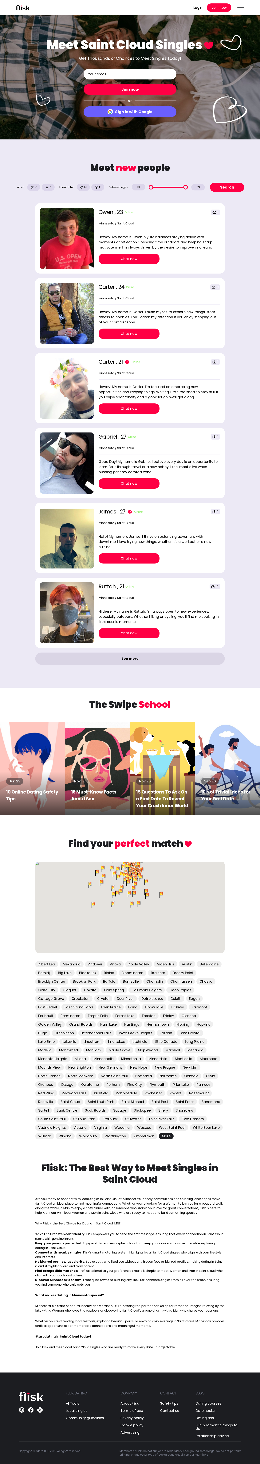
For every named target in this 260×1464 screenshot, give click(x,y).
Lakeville (69, 1041)
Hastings (131, 1024)
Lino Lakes (116, 1041)
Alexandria (72, 964)
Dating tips (205, 1418)
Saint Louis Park (101, 1101)
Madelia (45, 1050)
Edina (132, 1007)
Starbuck (110, 1119)
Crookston (80, 998)
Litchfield (139, 1041)
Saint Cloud (70, 1101)
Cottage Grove (51, 998)
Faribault (45, 1015)
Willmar (44, 1136)
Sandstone (211, 1101)
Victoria (80, 1127)
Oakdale (191, 1076)
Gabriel (108, 436)
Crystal (103, 998)
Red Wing (46, 1093)
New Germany (110, 1067)
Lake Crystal (190, 1033)
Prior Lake (181, 1084)
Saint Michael (132, 1101)
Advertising (130, 1432)
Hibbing (182, 1024)
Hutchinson (64, 1033)
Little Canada (166, 1041)
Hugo (42, 1033)
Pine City (134, 1084)
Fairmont (199, 1007)
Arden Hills (165, 964)
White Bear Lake (206, 1127)
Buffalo (109, 981)
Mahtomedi (69, 1050)
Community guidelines (85, 1418)
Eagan (194, 998)
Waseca (144, 1127)
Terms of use (131, 1410)
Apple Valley (138, 964)
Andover (95, 964)
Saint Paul (160, 1101)
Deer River (125, 998)
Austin (187, 964)
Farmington (70, 1015)
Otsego (67, 1084)
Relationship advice (212, 1436)
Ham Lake (108, 1024)
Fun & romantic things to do (217, 1427)
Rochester (153, 1093)
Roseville (45, 1101)
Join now (219, 7)
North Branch (49, 1076)
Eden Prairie (111, 1007)
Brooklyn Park (84, 981)
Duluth (176, 998)
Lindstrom (92, 1041)
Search (227, 187)
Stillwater (133, 1119)
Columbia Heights (147, 990)
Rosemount (199, 1093)
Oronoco (45, 1084)
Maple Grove (119, 1050)
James (108, 511)
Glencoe (189, 1015)
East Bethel (47, 1007)
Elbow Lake (154, 1007)
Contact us (169, 1410)
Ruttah (108, 586)
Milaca (80, 1058)
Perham (113, 1084)
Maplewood (148, 1050)
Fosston (149, 1015)
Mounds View (49, 1067)
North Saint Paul (114, 1076)
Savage (119, 1110)
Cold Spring (114, 990)
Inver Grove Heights (135, 1033)
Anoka (115, 964)
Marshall (173, 1050)
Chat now (129, 258)
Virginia (100, 1127)
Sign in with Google (133, 111)
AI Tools (72, 1403)
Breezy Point (183, 972)
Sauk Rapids (95, 1110)
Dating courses (208, 1403)
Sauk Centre (67, 1110)
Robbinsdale (126, 1093)
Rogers (176, 1093)
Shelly (163, 1110)
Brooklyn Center (51, 981)
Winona (65, 1136)
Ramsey (203, 1084)
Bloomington (132, 972)
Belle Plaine (209, 964)
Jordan (166, 1033)
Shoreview (184, 1110)
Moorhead (208, 1058)
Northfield (143, 1076)
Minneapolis (103, 1058)
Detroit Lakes (152, 998)
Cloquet (69, 990)
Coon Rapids (180, 990)
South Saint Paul (52, 1119)
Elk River (177, 1007)
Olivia (210, 1076)
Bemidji (44, 972)
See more (130, 658)
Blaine (109, 972)
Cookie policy (131, 1425)
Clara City (46, 990)
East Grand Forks (79, 1007)
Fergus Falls (98, 1015)
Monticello (183, 1058)
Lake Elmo (46, 1041)
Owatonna (90, 1084)
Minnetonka (131, 1058)
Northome (168, 1076)
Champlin (154, 981)
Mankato (93, 1050)
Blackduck (87, 972)
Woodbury (88, 1136)
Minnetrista (157, 1058)
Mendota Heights (52, 1058)
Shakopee (142, 1110)
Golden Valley (50, 1024)
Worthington (115, 1136)
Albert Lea (46, 964)
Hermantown (158, 1024)
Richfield (101, 1093)
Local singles (76, 1410)
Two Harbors (193, 1119)
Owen (107, 212)
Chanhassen (181, 981)
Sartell (43, 1110)
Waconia (122, 1127)
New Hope (138, 1067)
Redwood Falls (74, 1093)
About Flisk (129, 1403)
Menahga (195, 1050)
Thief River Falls (161, 1119)
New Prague (165, 1067)
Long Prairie (194, 1041)
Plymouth (157, 1084)
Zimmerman (144, 1136)
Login (197, 8)
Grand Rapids (81, 1024)
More (166, 1136)
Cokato (90, 990)
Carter (107, 287)
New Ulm (190, 1067)
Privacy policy (132, 1418)
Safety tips (169, 1403)
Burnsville (131, 981)
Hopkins (203, 1024)
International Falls (96, 1033)
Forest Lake (124, 1015)
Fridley (168, 1015)
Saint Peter (185, 1101)
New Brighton (79, 1067)
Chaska (205, 981)
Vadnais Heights (52, 1127)
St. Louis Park (84, 1119)
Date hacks (205, 1410)
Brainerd (158, 972)
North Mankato (80, 1076)
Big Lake (65, 972)
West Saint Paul (172, 1127)
